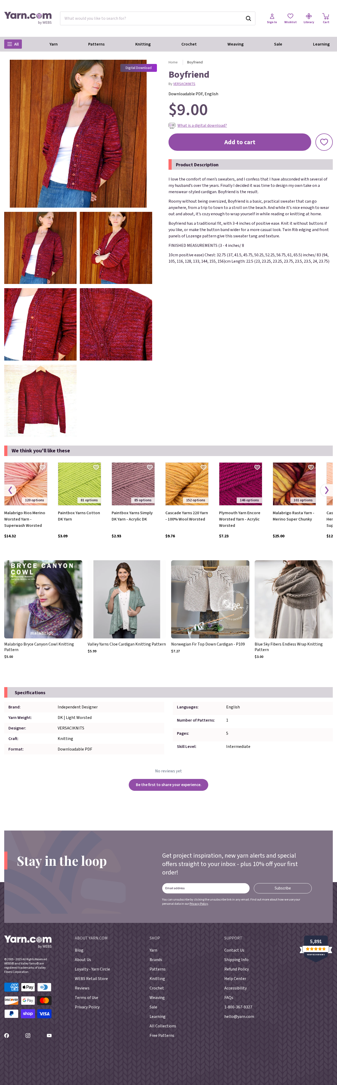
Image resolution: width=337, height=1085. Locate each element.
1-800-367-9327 (238, 1007)
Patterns (96, 44)
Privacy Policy (199, 904)
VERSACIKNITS (184, 84)
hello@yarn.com (239, 1016)
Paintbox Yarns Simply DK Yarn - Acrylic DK (132, 516)
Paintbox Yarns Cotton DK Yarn (79, 516)
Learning (321, 44)
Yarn (53, 44)
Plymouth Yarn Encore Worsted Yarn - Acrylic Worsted (239, 519)
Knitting (143, 44)
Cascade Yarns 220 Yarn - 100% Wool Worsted (186, 516)
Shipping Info (236, 960)
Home (173, 62)
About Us (83, 960)
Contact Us (234, 950)
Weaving (235, 44)
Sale (278, 44)
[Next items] (327, 490)
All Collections (163, 1026)
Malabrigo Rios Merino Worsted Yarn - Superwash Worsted (24, 519)
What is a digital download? (202, 125)
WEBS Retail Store (91, 979)
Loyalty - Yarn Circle (92, 969)
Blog (79, 950)
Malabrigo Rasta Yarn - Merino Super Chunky (293, 516)
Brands (156, 960)
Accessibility (235, 988)
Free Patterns (162, 1035)
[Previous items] (10, 490)
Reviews (82, 988)
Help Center (235, 979)
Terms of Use (86, 998)
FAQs (228, 998)
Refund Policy (236, 969)
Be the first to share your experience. (168, 785)
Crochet (189, 44)
